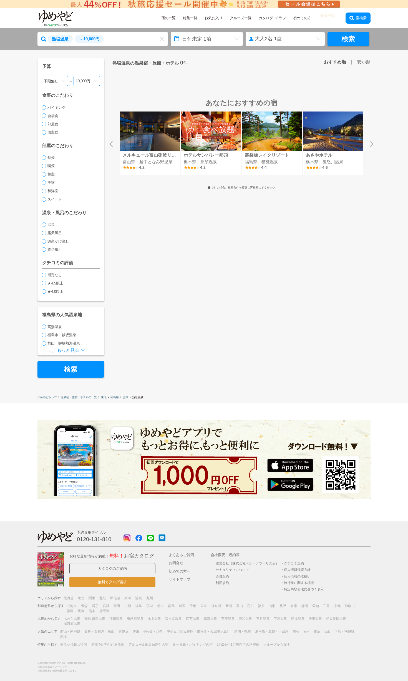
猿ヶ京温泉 (173, 619)
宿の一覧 (168, 18)
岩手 (95, 606)
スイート (54, 199)
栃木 (160, 606)
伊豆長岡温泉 (336, 619)
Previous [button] (111, 144)
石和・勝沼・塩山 (317, 631)
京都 (337, 606)
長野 (282, 606)
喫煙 (51, 166)
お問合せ (176, 563)
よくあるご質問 (181, 555)
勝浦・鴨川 (242, 631)
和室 (51, 174)
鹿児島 (104, 611)
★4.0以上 (55, 291)
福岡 (70, 611)
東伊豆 (124, 631)
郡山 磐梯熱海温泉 (63, 343)
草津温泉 (210, 619)
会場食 (52, 116)
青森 (84, 606)
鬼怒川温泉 (135, 619)
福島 (138, 606)
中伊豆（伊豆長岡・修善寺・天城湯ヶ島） (198, 631)
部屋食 (52, 124)
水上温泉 (154, 619)
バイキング (56, 107)
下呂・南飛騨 (344, 631)
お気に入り (214, 18)
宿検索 (361, 18)
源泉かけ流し (58, 241)
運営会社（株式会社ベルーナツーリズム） (247, 563)
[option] (149, 143)
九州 (149, 598)
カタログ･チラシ (272, 18)
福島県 (114, 397)
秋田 (117, 606)
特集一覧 (190, 18)
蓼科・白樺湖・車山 (99, 631)
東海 (127, 598)
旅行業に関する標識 (299, 583)
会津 (125, 397)
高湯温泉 (54, 327)
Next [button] (372, 144)
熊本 (92, 611)
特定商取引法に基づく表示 (304, 589)
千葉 (193, 606)
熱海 (63, 637)
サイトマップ (179, 579)
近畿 (138, 598)
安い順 (364, 61)
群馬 (171, 606)
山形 (127, 606)
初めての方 (302, 18)
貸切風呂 (54, 249)
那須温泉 (116, 619)
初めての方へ (179, 571)
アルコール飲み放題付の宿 (148, 645)
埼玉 (182, 606)
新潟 (228, 606)
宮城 (106, 606)
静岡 (304, 606)
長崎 (81, 611)
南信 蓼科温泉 (94, 619)
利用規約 (222, 583)
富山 (239, 606)
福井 (261, 606)
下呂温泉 (280, 619)
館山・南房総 (70, 631)
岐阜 (294, 606)
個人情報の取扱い (297, 576)
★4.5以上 (55, 283)
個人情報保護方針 (297, 569)
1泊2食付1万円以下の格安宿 (238, 645)
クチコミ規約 (294, 563)
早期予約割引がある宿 (107, 645)
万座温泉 (228, 619)
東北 (104, 397)
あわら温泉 (72, 619)
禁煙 (51, 158)
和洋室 (52, 191)
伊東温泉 (315, 619)
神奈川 (216, 606)
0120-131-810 (94, 539)
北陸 (102, 598)
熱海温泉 (297, 619)
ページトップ (387, 662)
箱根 (296, 631)
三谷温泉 (263, 619)
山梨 (272, 606)
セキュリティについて (232, 569)
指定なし (54, 275)
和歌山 (350, 606)
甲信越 (115, 598)
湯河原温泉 (72, 624)
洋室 (51, 182)
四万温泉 (192, 619)
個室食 (52, 132)
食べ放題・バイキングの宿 (193, 645)
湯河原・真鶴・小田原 (271, 631)
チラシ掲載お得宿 (73, 645)
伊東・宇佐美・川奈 (148, 631)
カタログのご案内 (112, 568)
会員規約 (222, 576)
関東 (92, 598)
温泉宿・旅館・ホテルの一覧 (79, 397)
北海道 (69, 598)
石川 (250, 606)
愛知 (315, 606)
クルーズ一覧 (240, 18)
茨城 (149, 606)
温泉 (51, 224)
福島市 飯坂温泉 (61, 335)
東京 (203, 606)
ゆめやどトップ (47, 397)
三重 (326, 606)
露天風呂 (54, 233)
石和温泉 (245, 619)
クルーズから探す (276, 645)
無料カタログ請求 (112, 582)
